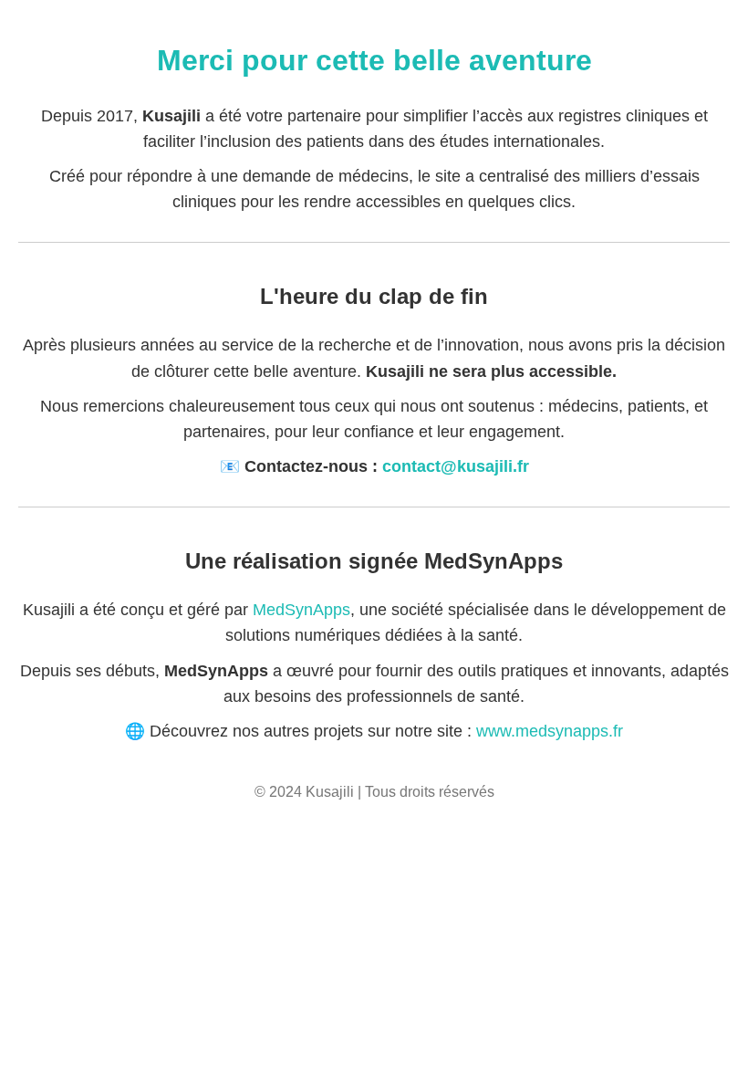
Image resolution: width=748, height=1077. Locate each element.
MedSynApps (301, 610)
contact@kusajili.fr (455, 466)
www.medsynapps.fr (549, 731)
